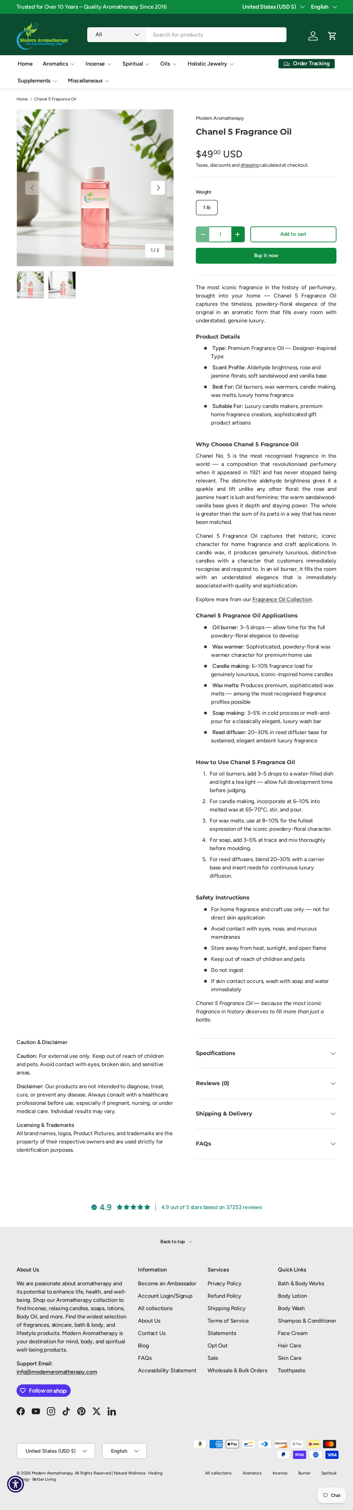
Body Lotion (292, 1296)
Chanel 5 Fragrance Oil (55, 99)
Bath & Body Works (301, 1283)
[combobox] (186, 34)
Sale (213, 1358)
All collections (155, 1308)
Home (25, 63)
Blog (143, 1345)
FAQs (144, 1358)
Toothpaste (291, 1370)
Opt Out (218, 1345)
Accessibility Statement (167, 1370)
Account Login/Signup (165, 1296)
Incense (280, 1473)
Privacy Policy (225, 1283)
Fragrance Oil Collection (282, 599)
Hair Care (289, 1345)
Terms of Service (228, 1320)
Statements (222, 1333)
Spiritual (328, 1473)
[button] (332, 35)
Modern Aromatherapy (220, 118)
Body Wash (291, 1308)
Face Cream (292, 1333)
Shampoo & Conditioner (307, 1320)
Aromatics (252, 1473)
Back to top (173, 1242)
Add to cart (293, 234)
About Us (149, 1320)
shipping (250, 165)
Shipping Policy (227, 1308)
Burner (304, 1473)
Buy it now (266, 255)
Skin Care (290, 1358)
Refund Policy (224, 1296)
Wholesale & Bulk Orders (237, 1370)
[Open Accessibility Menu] (15, 1484)
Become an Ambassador (167, 1283)
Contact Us (151, 1333)
